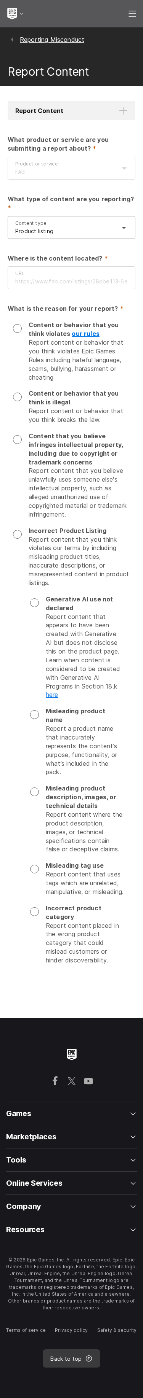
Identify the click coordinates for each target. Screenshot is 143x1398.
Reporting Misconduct (52, 39)
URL (19, 273)
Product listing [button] (34, 231)
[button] (71, 110)
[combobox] (63, 172)
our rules (85, 333)
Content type (31, 223)
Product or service (36, 164)
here (52, 694)
